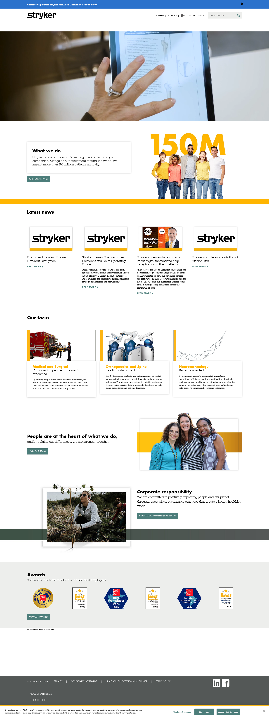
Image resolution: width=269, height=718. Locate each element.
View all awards (38, 617)
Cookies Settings (182, 712)
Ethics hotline (37, 700)
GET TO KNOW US (38, 178)
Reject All (204, 712)
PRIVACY (58, 681)
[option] (134, 76)
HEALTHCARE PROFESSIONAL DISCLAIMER (126, 681)
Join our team (37, 451)
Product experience (40, 693)
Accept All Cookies (228, 712)
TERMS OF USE (163, 681)
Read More (34, 266)
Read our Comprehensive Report (157, 515)
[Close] (264, 711)
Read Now (90, 4)
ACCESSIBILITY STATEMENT (84, 681)
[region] (134, 711)
